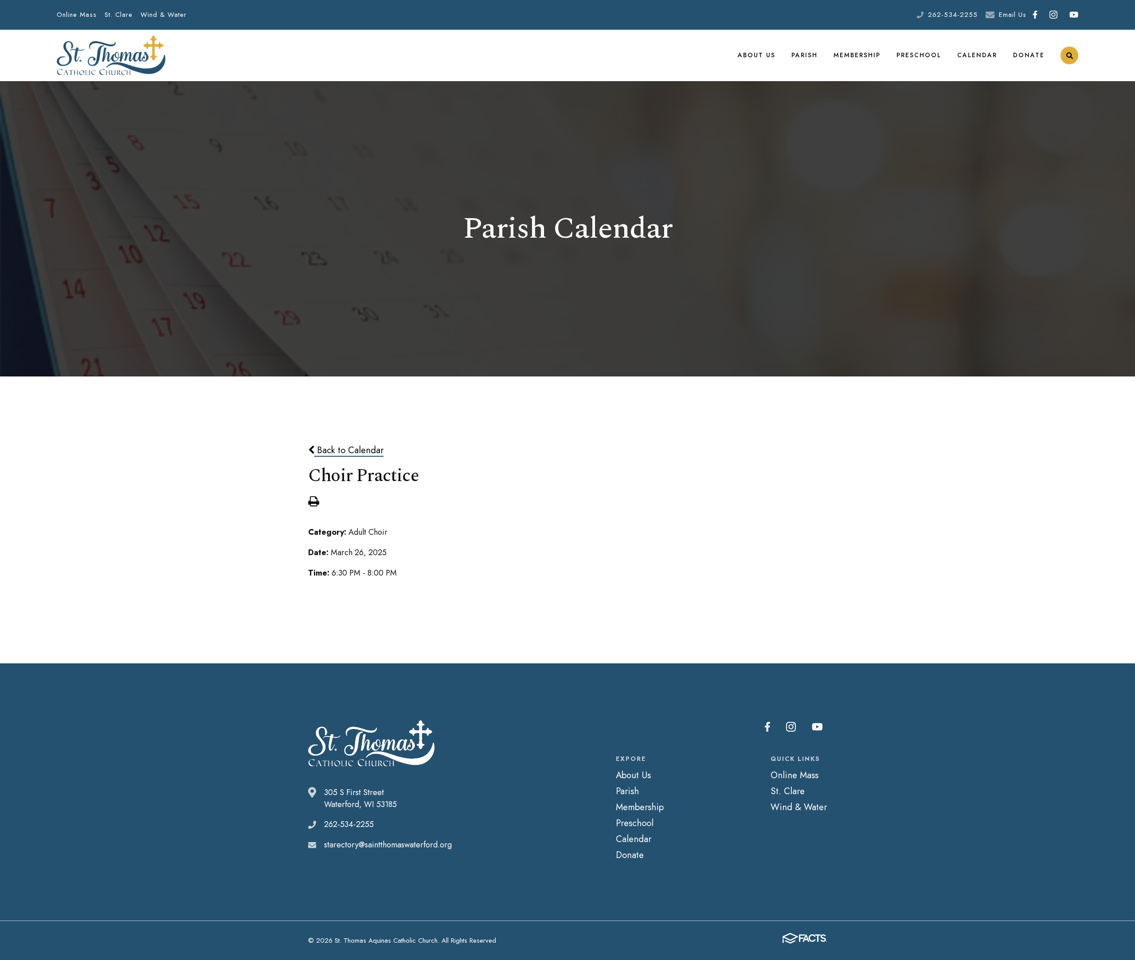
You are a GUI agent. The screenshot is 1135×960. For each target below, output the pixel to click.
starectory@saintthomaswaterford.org (388, 844)
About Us (756, 55)
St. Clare (119, 15)
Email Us (1012, 15)
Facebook (1034, 15)
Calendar (977, 55)
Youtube (1073, 15)
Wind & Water (164, 15)
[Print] (313, 502)
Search (1069, 55)
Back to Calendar (349, 450)
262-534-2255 (953, 15)
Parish (804, 55)
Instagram (1053, 15)
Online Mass (77, 15)
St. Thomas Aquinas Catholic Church (111, 55)
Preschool (918, 55)
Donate (1029, 55)
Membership (857, 55)
